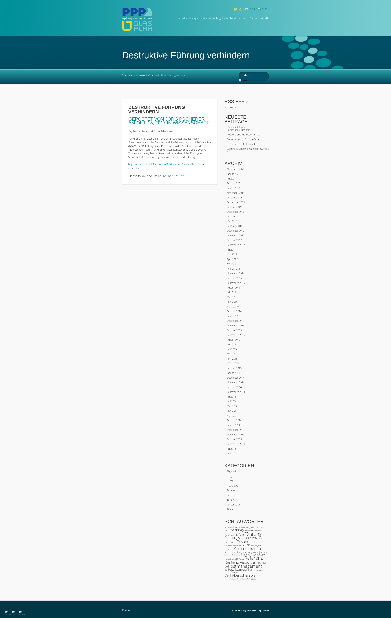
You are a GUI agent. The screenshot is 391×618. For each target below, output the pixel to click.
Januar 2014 (233, 425)
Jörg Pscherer (185, 119)
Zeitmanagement (231, 579)
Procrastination (230, 559)
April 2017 (232, 259)
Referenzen (233, 495)
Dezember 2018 (235, 211)
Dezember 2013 (235, 429)
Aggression (241, 527)
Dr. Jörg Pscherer (247, 610)
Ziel (239, 579)
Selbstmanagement (243, 566)
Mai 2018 (232, 221)
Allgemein (232, 471)
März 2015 (233, 363)
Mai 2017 (232, 254)
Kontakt (264, 18)
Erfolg (240, 534)
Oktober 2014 (234, 387)
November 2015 (236, 325)
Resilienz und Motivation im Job (243, 134)
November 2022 (236, 169)
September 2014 (236, 392)
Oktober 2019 (234, 197)
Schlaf (259, 563)
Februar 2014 (234, 420)
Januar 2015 (233, 373)
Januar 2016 (233, 316)
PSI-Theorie (240, 559)
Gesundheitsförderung (233, 546)
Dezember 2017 (235, 230)
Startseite (127, 75)
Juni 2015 (232, 349)
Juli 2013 (231, 448)
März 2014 (233, 415)
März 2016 (233, 306)
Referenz (254, 558)
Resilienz (232, 562)
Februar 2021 (234, 183)
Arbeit (253, 527)
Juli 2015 (231, 344)
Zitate (230, 509)
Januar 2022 (233, 174)
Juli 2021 (231, 178)
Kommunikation (247, 548)
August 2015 (233, 339)
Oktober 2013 (234, 439)
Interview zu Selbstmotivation (242, 144)
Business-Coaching (210, 18)
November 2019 (236, 192)
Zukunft (245, 579)
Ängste (252, 578)
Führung (252, 534)
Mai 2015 (232, 354)
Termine (231, 499)
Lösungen (247, 551)
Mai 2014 (232, 406)
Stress (234, 572)
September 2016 (236, 283)
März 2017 (233, 264)
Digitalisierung (230, 535)
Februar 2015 (234, 368)
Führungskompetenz (241, 537)
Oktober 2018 (234, 216)
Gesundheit (246, 541)
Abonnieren (231, 107)
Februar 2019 (234, 207)
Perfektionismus (234, 555)
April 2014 (232, 411)
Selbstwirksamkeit (235, 569)
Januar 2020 (233, 188)
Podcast (231, 490)
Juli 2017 (231, 249)
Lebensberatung (231, 18)
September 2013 (236, 444)
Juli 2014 (231, 396)
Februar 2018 (234, 226)
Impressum (263, 610)
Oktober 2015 (234, 330)
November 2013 (236, 434)
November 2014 (236, 382)
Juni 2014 (232, 401)
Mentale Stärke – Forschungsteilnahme (238, 128)
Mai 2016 (232, 297)
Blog (229, 476)
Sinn (248, 569)
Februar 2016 (234, 311)
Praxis (245, 18)
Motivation (257, 551)
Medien (254, 18)
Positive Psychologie (253, 554)
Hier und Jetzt (255, 546)
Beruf (226, 531)
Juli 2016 (231, 292)
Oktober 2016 (234, 278)
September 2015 (236, 335)
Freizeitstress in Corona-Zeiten (243, 139)
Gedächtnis (262, 538)
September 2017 (236, 245)
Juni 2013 (232, 453)
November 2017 (236, 235)
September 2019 (236, 202)
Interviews (232, 485)
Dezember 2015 (235, 320)
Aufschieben (260, 527)
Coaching (236, 530)
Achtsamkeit (231, 527)
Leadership (228, 552)
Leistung (237, 551)
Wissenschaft (143, 75)
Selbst (264, 563)
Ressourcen (247, 562)
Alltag (248, 527)
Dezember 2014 (235, 377)
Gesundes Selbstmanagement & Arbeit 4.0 (248, 150)
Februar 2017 (234, 268)
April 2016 (232, 301)
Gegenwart (230, 542)
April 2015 (232, 358)
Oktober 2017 (234, 240)
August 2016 (233, 287)
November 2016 (236, 273)
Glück (245, 545)
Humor (230, 481)
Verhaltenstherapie (188, 18)
